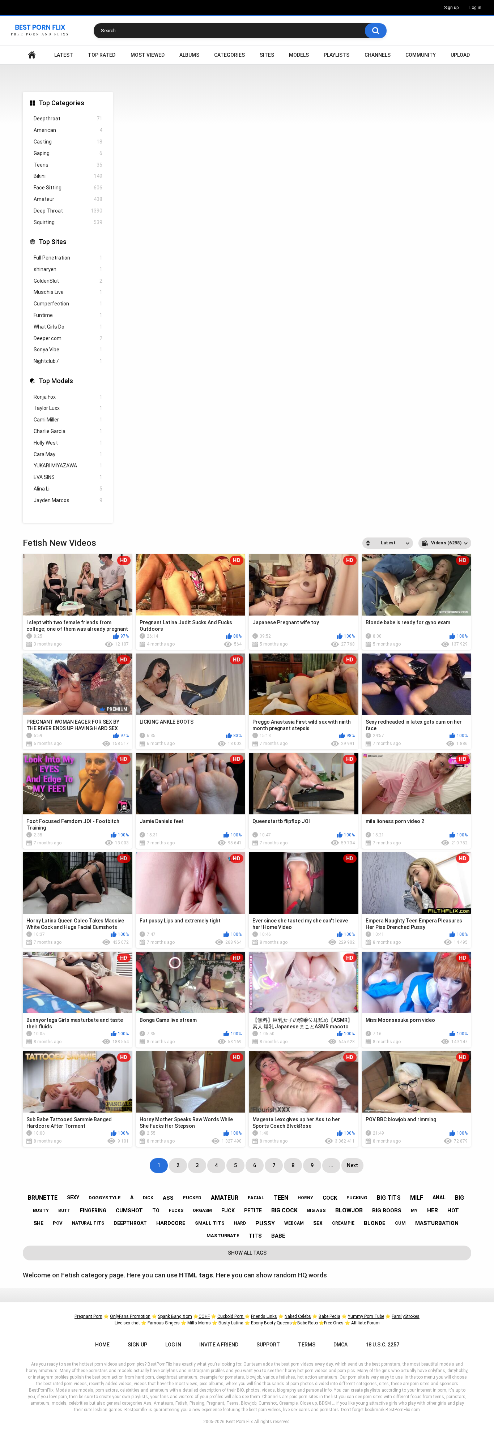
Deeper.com (68, 338)
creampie (343, 1223)
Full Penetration (68, 258)
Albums (189, 55)
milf (416, 1197)
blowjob (349, 1210)
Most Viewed (148, 55)
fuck (228, 1210)
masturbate (222, 1235)
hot (453, 1210)
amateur (224, 1197)
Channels (378, 55)
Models (299, 55)
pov (58, 1223)
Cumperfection (68, 304)
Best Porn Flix (239, 1421)
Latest (63, 55)
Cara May (68, 454)
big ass (316, 1210)
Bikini (68, 176)
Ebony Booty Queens (271, 1322)
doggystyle (105, 1197)
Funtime (68, 315)
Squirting (68, 222)
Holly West (68, 443)
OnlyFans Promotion (130, 1316)
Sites (267, 55)
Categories (229, 55)
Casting (68, 142)
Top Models (56, 381)
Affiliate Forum (365, 1322)
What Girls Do (68, 327)
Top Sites (53, 241)
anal (439, 1197)
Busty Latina (230, 1322)
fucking (356, 1197)
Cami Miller (68, 420)
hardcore (171, 1223)
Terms (306, 1345)
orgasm (202, 1210)
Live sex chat (127, 1322)
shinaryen (68, 269)
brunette (43, 1197)
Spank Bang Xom (175, 1316)
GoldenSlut (68, 281)
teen (281, 1197)
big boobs (386, 1210)
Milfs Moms (199, 1322)
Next (352, 1165)
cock (330, 1198)
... (331, 1165)
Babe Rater (308, 1322)
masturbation (437, 1223)
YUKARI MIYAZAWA (68, 465)
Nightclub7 (68, 361)
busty (41, 1210)
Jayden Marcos (68, 500)
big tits (389, 1197)
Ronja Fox (68, 397)
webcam (294, 1223)
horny (305, 1197)
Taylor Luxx (68, 408)
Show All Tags (247, 1253)
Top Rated (101, 55)
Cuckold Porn (230, 1316)
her (432, 1210)
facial (256, 1197)
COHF (204, 1316)
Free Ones (334, 1322)
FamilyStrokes (406, 1316)
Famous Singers (164, 1322)
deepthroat (130, 1223)
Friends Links (264, 1316)
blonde (375, 1223)
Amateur (68, 199)
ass (168, 1198)
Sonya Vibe (68, 349)
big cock (284, 1210)
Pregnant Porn (88, 1316)
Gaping (68, 153)
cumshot (129, 1210)
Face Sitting (68, 187)
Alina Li (68, 489)
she (38, 1223)
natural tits (88, 1223)
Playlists (336, 55)
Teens (68, 165)
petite (253, 1210)
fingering (93, 1210)
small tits (210, 1223)
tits (255, 1236)
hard (240, 1223)
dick (148, 1197)
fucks (176, 1210)
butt (64, 1210)
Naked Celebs (298, 1316)
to (155, 1210)
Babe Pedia (329, 1316)
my (414, 1210)
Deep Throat (68, 211)
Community (420, 55)
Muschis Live (68, 292)
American (68, 130)
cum (400, 1223)
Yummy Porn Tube (366, 1316)
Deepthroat (68, 118)
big (459, 1197)
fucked (192, 1197)
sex (318, 1223)
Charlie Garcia (68, 431)
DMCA (340, 1345)
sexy (73, 1197)
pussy (265, 1223)
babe (278, 1236)
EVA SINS (68, 477)
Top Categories (61, 103)
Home (32, 55)
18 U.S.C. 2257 (382, 1345)
